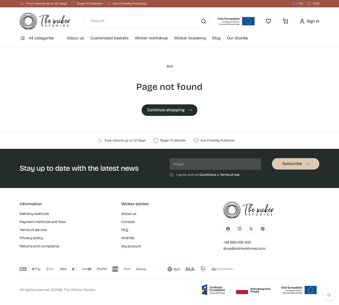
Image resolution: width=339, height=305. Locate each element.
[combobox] (147, 21)
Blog (216, 38)
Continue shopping (166, 109)
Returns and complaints (39, 246)
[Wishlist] (268, 21)
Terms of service (33, 230)
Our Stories (237, 38)
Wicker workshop (151, 38)
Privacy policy (31, 238)
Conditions (207, 175)
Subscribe (292, 163)
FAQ (124, 230)
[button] (285, 21)
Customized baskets (109, 38)
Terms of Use (230, 175)
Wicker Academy (190, 38)
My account (131, 246)
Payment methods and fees (42, 222)
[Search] (203, 21)
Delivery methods (34, 213)
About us (75, 38)
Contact (128, 222)
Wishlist (127, 238)
